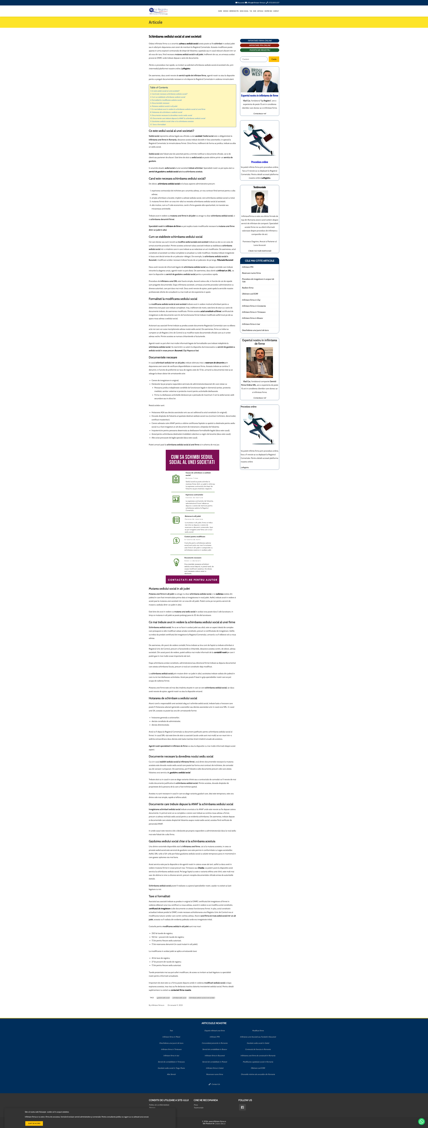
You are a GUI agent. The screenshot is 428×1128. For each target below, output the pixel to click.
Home (220, 11)
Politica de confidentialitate (159, 1105)
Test (171, 1031)
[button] (421, 1121)
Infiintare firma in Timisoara (253, 312)
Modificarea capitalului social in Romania (258, 1062)
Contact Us (215, 1084)
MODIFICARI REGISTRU (259, 50)
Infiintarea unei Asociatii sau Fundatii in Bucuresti (258, 1037)
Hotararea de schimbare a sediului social (167, 112)
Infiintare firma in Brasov (252, 318)
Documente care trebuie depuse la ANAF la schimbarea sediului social (178, 118)
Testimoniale (198, 1108)
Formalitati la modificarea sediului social (167, 100)
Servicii (225, 11)
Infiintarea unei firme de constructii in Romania (258, 1056)
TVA (251, 11)
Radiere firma (247, 288)
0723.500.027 (273, 3)
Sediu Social (244, 11)
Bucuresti (178, 350)
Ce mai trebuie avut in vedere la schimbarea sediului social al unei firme (178, 109)
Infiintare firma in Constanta (254, 306)
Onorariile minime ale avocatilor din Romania (258, 1074)
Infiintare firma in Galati (214, 1068)
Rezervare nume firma (251, 273)
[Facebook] (242, 1107)
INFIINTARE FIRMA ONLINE (260, 40)
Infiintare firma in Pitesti (171, 1037)
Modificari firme (258, 1031)
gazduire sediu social (163, 998)
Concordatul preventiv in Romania (214, 1043)
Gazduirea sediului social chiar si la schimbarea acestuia (172, 121)
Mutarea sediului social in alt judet (164, 106)
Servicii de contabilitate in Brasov (214, 1049)
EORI (254, 11)
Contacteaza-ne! (259, 113)
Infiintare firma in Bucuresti (215, 1056)
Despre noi (268, 11)
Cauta (274, 59)
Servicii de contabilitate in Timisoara (171, 1062)
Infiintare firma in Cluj (251, 300)
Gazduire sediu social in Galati (258, 1043)
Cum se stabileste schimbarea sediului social (168, 97)
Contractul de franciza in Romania (258, 1049)
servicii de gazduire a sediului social (163, 171)
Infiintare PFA (234, 11)
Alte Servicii (171, 1074)
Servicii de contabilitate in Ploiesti (214, 1062)
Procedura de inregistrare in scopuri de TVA (258, 280)
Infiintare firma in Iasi (251, 324)
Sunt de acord (34, 1123)
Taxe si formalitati (159, 124)
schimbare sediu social (179, 998)
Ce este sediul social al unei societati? (165, 91)
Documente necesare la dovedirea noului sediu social (172, 115)
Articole (260, 11)
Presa (196, 1105)
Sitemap (152, 1108)
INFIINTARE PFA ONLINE (259, 45)
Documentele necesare (160, 103)
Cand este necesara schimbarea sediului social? (169, 94)
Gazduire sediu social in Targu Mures (171, 1068)
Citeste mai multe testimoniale (259, 251)
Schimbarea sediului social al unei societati (201, 998)
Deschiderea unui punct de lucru (255, 330)
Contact (276, 11)
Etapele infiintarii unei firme (214, 1031)
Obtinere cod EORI (250, 294)
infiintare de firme (173, 226)
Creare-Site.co (220, 1123)
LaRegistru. (245, 467)
